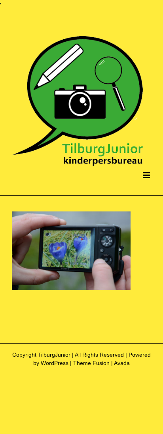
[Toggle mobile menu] (147, 175)
